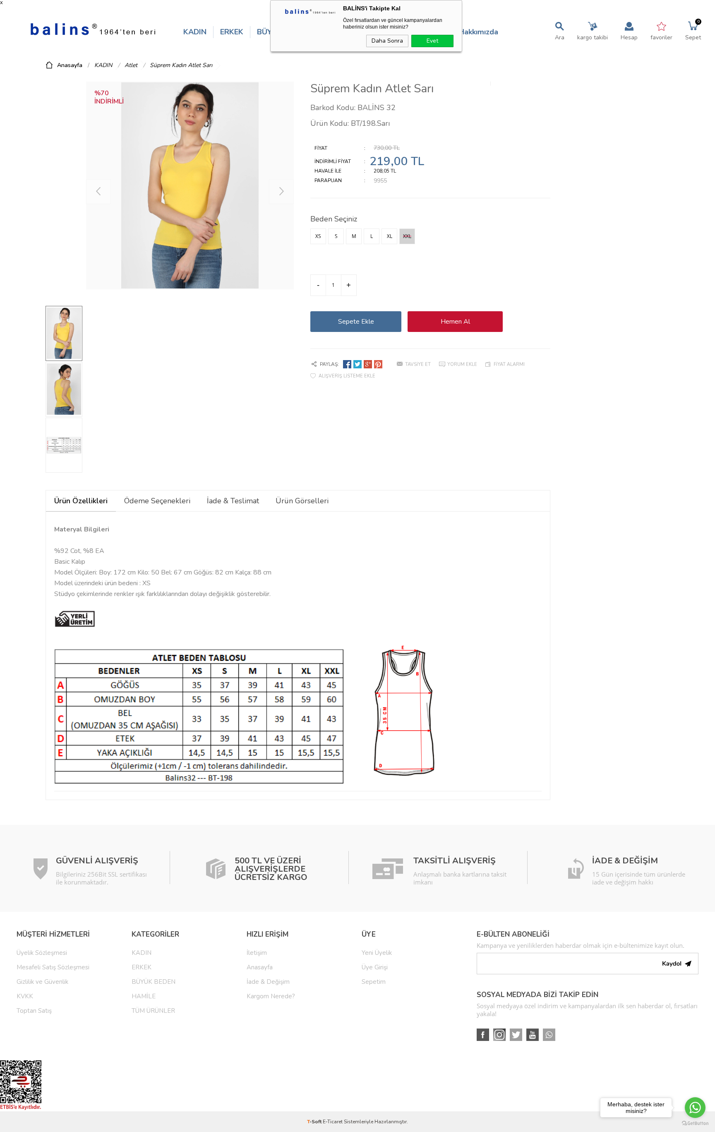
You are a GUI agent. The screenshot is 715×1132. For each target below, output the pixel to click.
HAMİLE (144, 996)
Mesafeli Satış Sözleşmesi (53, 967)
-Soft (315, 1121)
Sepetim (374, 982)
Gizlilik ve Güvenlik (42, 982)
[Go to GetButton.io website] (695, 1123)
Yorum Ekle (462, 364)
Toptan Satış (34, 1011)
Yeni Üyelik (377, 953)
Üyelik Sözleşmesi (42, 953)
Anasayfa (260, 967)
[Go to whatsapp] (695, 1107)
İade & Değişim (268, 982)
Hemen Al (455, 321)
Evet (432, 41)
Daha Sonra (387, 41)
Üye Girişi (375, 967)
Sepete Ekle (356, 321)
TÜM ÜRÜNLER (153, 1011)
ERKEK (231, 32)
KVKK (25, 996)
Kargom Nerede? (271, 996)
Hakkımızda (478, 32)
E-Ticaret (333, 1121)
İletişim (257, 953)
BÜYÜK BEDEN (153, 982)
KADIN (194, 32)
